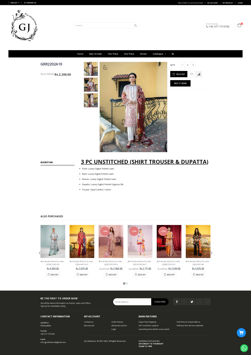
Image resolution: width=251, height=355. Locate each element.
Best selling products (50, 261)
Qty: (172, 64)
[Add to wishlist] (192, 74)
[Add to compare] (199, 74)
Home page (64, 261)
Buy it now (180, 83)
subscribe (159, 301)
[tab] (58, 162)
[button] (124, 283)
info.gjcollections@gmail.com (53, 342)
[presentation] (40, 253)
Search (135, 25)
